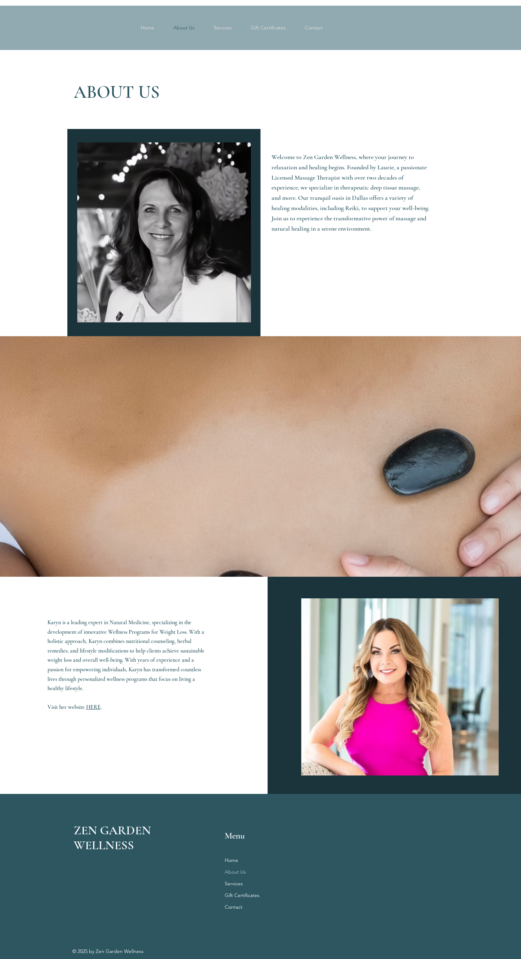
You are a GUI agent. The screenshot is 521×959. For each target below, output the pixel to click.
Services (234, 883)
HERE (93, 707)
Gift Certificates (242, 895)
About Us (235, 872)
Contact (233, 907)
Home (231, 860)
